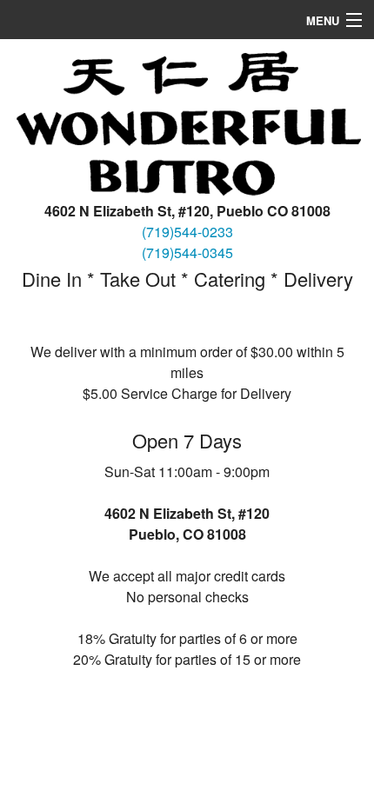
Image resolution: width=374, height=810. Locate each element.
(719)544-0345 (187, 252)
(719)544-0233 (187, 232)
